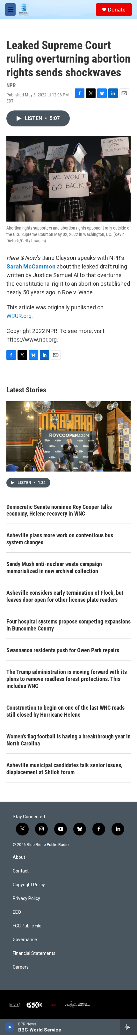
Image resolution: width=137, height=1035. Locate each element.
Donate (117, 9)
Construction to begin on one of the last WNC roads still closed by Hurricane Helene (65, 711)
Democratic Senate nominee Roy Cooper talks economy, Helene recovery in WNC (59, 510)
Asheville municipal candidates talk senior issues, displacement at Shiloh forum (64, 768)
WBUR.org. (19, 316)
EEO (17, 912)
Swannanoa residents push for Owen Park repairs (62, 650)
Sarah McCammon (30, 266)
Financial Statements (34, 953)
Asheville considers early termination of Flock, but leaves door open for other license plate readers (65, 596)
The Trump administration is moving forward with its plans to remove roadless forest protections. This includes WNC (66, 679)
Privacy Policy (26, 898)
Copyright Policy (29, 884)
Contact (21, 871)
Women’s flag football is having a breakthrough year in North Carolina (68, 740)
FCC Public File (27, 926)
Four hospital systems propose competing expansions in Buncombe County (68, 625)
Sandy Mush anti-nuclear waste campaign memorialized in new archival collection (54, 567)
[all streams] (128, 1027)
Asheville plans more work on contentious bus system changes (59, 539)
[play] (10, 1027)
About (19, 857)
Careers (21, 967)
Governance (25, 939)
